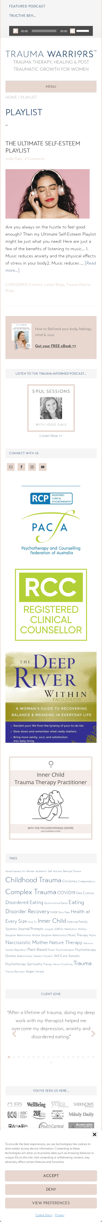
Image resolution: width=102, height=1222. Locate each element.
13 (68, 1057)
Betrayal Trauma (72, 871)
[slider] (83, 30)
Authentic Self (44, 871)
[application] (51, 31)
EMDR (54, 912)
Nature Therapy (65, 943)
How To (32, 922)
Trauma (83, 963)
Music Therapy (78, 935)
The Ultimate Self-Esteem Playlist (42, 147)
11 (58, 1057)
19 (51, 1062)
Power (51, 949)
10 (53, 1057)
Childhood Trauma (33, 880)
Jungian (49, 929)
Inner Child (52, 921)
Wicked (39, 971)
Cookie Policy (43, 1215)
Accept (51, 1176)
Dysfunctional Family (56, 903)
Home (11, 97)
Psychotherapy (85, 950)
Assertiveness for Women (20, 871)
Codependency (86, 881)
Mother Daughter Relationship (49, 935)
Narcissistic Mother (26, 942)
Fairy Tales (64, 912)
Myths (92, 935)
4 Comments (35, 159)
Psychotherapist (65, 949)
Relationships (24, 956)
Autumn (57, 871)
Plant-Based (37, 949)
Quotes (10, 956)
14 (73, 1057)
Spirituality (34, 964)
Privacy (59, 1215)
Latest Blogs (54, 284)
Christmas (69, 881)
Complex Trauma (30, 891)
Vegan (30, 971)
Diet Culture (85, 893)
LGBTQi (58, 929)
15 (78, 1057)
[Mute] (72, 30)
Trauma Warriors (51, 53)
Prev (12, 1033)
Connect (36, 284)
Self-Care (61, 956)
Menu (51, 87)
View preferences (51, 1203)
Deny (51, 1189)
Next (90, 1033)
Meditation (70, 929)
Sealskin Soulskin (43, 956)
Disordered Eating (24, 902)
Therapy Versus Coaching (58, 964)
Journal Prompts (31, 929)
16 (83, 1057)
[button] (94, 1134)
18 (93, 1057)
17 (88, 1057)
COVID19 (66, 892)
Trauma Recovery (15, 971)
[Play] (15, 30)
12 (63, 1057)
